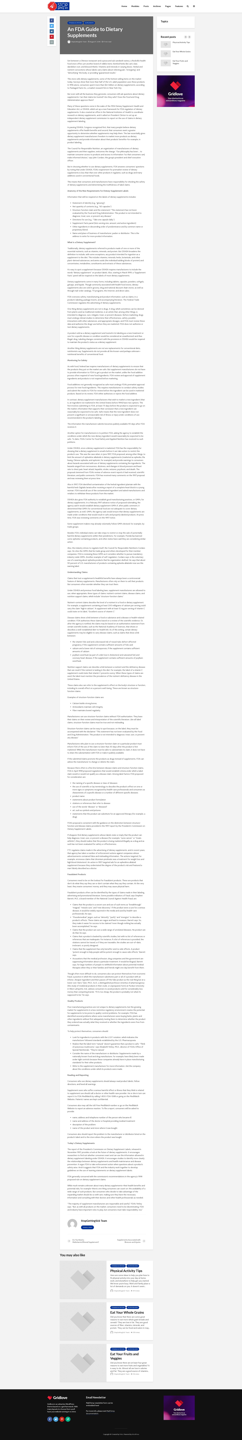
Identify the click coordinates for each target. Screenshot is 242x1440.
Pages (168, 6)
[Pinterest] (61, 1419)
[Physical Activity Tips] (83, 1279)
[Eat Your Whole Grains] (83, 1321)
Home (124, 6)
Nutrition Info (133, 1266)
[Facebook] (49, 1419)
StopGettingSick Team (79, 42)
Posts (146, 6)
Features (179, 6)
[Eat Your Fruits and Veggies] (83, 1362)
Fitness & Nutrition (75, 23)
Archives (157, 6)
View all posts (87, 1227)
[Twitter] (55, 1419)
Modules (135, 6)
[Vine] (67, 1419)
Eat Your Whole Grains (127, 1312)
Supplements (89, 23)
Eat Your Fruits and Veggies (124, 1356)
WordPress (135, 1434)
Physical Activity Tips (126, 1271)
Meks (121, 1434)
